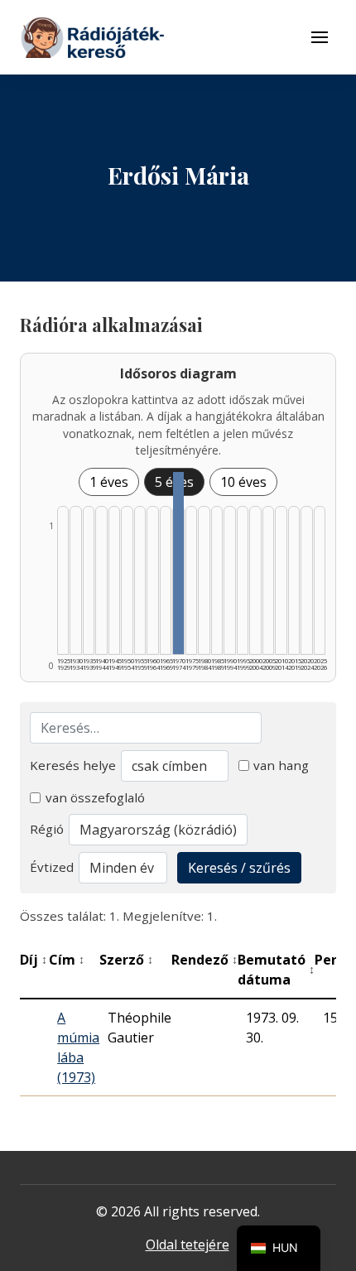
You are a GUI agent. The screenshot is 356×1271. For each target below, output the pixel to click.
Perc (334, 960)
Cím (66, 960)
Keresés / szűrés (239, 868)
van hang (281, 765)
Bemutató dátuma (276, 970)
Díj (33, 960)
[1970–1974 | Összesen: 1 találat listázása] (178, 563)
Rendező (204, 960)
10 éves (243, 482)
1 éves (108, 482)
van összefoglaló (95, 797)
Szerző (126, 960)
